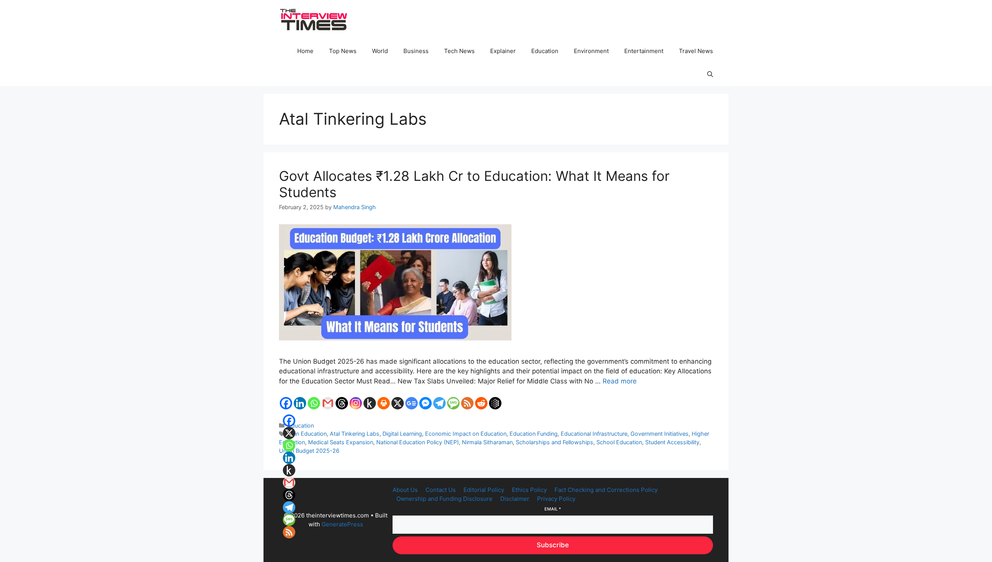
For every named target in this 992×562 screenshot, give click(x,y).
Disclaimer (514, 498)
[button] (710, 74)
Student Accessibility (672, 442)
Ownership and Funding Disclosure (444, 498)
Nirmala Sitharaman (487, 442)
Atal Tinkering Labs (354, 433)
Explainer (503, 51)
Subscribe (553, 545)
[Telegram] (439, 403)
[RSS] (467, 403)
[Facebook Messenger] (425, 403)
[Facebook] (286, 403)
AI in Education (307, 433)
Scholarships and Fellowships (554, 442)
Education (544, 51)
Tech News (459, 51)
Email (552, 509)
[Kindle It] (369, 403)
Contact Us (440, 489)
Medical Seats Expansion (340, 442)
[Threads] (342, 403)
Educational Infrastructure (594, 433)
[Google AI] (495, 403)
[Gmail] (328, 403)
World (380, 51)
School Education (619, 442)
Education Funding (534, 433)
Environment (591, 51)
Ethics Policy (529, 489)
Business (416, 51)
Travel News (696, 51)
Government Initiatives (659, 433)
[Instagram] (356, 403)
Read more (620, 381)
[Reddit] (481, 403)
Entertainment (643, 51)
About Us (405, 489)
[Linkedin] (300, 403)
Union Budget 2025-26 (309, 450)
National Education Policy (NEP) (417, 442)
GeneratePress (342, 524)
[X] (397, 403)
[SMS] (453, 403)
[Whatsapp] (314, 403)
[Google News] (411, 403)
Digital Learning (402, 433)
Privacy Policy (556, 498)
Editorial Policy (483, 489)
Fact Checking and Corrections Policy (606, 489)
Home (305, 51)
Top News (342, 51)
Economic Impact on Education (465, 433)
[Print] (383, 403)
